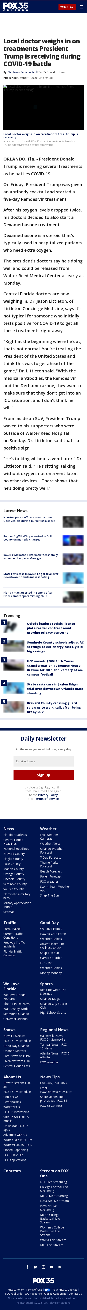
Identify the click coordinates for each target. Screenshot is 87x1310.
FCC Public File (13, 1155)
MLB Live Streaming (54, 1196)
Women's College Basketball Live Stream (52, 1231)
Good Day (49, 922)
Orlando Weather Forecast (52, 850)
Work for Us (11, 1107)
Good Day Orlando (16, 1046)
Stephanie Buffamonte (21, 72)
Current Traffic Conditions (13, 935)
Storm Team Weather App (55, 888)
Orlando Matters (14, 1051)
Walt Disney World (16, 1009)
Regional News (54, 1029)
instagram (43, 1267)
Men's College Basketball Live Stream (50, 1218)
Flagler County (13, 859)
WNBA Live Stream (53, 1240)
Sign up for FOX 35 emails (16, 1119)
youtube (51, 1267)
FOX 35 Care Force (53, 934)
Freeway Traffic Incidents (14, 944)
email (59, 1267)
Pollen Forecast (50, 876)
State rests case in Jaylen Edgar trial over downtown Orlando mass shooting (30, 575)
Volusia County (13, 889)
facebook (27, 1267)
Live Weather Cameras (49, 836)
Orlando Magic (50, 999)
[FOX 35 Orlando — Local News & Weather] (15, 7)
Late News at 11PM (17, 1056)
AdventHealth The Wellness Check (52, 946)
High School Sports (53, 1012)
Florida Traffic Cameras (12, 953)
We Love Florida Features (14, 997)
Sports (46, 983)
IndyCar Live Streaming (48, 1208)
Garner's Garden (51, 958)
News (62, 72)
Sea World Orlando (16, 1014)
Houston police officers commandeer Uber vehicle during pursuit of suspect (29, 519)
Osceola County (14, 879)
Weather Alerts (50, 844)
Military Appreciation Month (17, 905)
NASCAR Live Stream (54, 1201)
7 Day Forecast (50, 857)
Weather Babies (51, 939)
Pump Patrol (11, 929)
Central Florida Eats (16, 1066)
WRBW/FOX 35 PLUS (17, 1145)
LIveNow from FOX (16, 1061)
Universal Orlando (15, 1019)
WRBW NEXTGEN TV (17, 1140)
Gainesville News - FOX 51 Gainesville (52, 1037)
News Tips (50, 1076)
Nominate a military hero (16, 896)
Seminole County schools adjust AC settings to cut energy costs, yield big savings (55, 646)
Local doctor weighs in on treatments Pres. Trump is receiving (40, 135)
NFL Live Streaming (53, 1182)
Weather (48, 828)
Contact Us (11, 1097)
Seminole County (15, 884)
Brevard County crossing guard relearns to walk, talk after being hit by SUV (54, 707)
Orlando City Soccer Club (53, 1005)
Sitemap (9, 912)
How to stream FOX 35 (17, 1085)
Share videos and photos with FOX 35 (53, 1099)
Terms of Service (46, 799)
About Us (12, 1076)
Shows (9, 1029)
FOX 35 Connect (51, 1106)
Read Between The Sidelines (53, 992)
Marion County (13, 869)
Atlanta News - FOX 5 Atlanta (54, 1055)
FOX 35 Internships (16, 1112)
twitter (35, 1267)
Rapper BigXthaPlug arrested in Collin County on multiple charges (28, 537)
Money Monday (51, 973)
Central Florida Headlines (13, 842)
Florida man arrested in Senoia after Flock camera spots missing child (28, 594)
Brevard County (14, 854)
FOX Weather (49, 881)
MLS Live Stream (51, 1245)
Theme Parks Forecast (49, 864)
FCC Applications (14, 1160)
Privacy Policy (48, 795)
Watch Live (67, 7)
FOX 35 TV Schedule (17, 1041)
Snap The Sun (49, 895)
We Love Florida (51, 929)
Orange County (13, 874)
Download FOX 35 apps (15, 1128)
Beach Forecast (51, 871)
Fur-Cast (46, 963)
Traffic (9, 922)
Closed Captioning (15, 1150)
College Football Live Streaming (54, 1189)
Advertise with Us (15, 1135)
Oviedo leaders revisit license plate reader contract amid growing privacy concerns (51, 628)
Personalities (12, 1102)
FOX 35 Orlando (47, 72)
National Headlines (16, 849)
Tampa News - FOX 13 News (53, 1046)
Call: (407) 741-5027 (53, 1083)
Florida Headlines (15, 835)
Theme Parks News (16, 1004)
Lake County (11, 864)
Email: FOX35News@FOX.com (56, 1090)
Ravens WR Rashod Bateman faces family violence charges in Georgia (30, 556)
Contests (12, 1170)
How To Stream (14, 1036)
